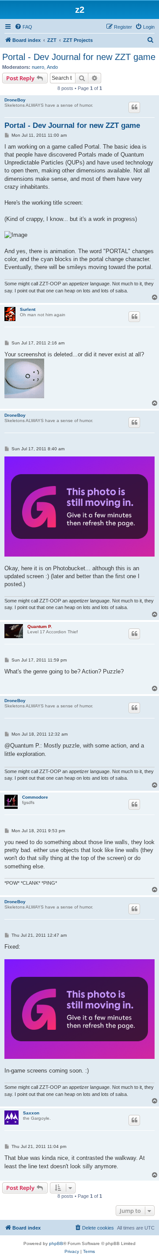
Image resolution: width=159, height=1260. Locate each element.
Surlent (27, 309)
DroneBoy (15, 99)
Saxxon (31, 1112)
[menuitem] (23, 27)
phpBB (56, 1243)
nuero (38, 67)
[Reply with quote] (134, 107)
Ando (52, 67)
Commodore (35, 797)
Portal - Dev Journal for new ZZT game (78, 57)
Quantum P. (39, 626)
